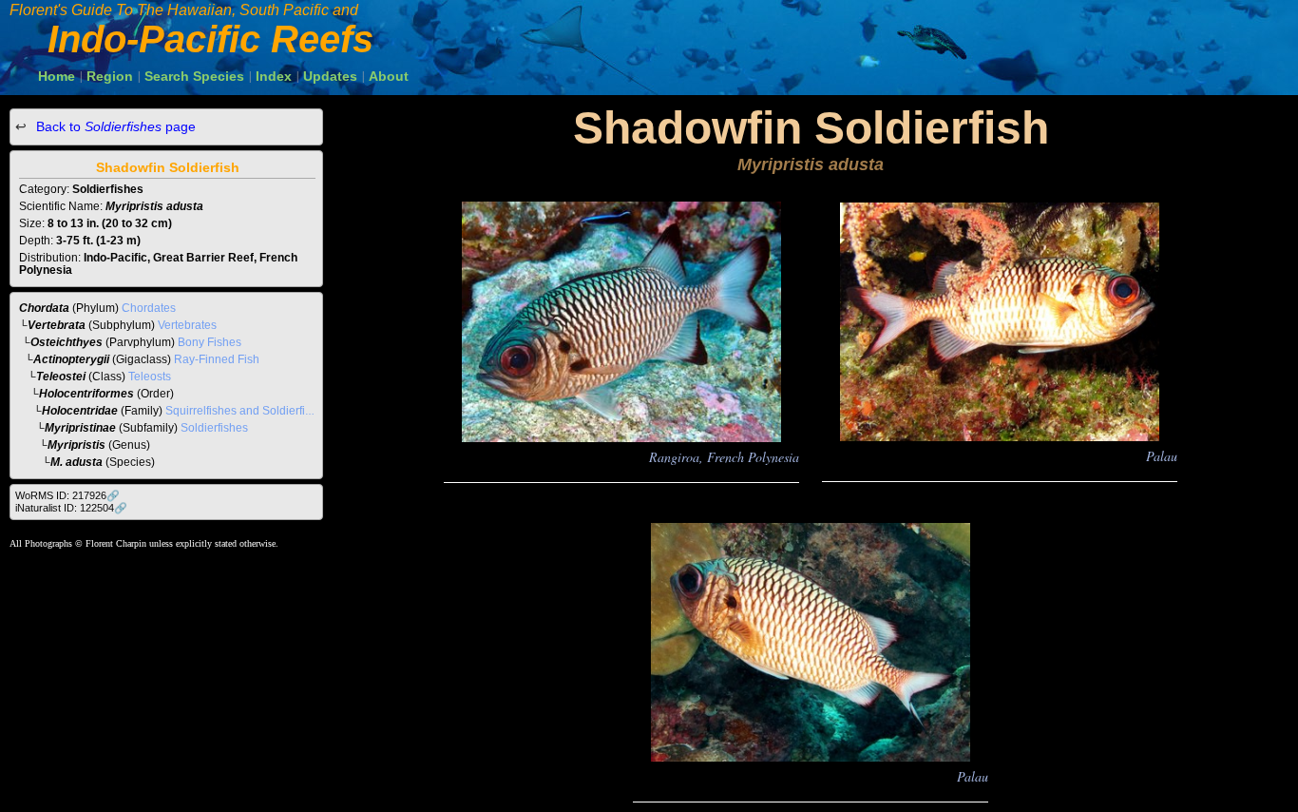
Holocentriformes (86, 393)
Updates (330, 76)
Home (56, 76)
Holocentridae (80, 410)
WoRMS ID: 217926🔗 (67, 495)
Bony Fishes (209, 342)
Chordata (44, 308)
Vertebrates (187, 325)
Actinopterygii (71, 359)
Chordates (149, 308)
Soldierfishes (214, 428)
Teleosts (149, 376)
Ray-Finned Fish (216, 359)
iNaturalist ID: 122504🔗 (71, 507)
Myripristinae (80, 428)
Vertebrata (57, 325)
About (389, 76)
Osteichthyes (66, 342)
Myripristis (76, 445)
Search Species (194, 76)
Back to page (114, 126)
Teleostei (61, 376)
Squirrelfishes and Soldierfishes (247, 410)
